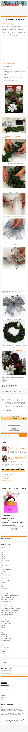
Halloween (4, 588)
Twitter (12, 385)
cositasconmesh (5, 484)
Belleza (3, 554)
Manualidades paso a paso (8, 623)
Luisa (6, 398)
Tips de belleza (5, 647)
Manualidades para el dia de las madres (11, 608)
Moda (3, 625)
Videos (3, 653)
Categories (16, 443)
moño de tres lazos (15, 243)
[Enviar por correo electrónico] (2, 381)
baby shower (5, 551)
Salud (3, 644)
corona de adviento (19, 27)
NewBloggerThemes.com (10, 721)
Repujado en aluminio (6, 642)
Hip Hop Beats (20, 721)
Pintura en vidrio (5, 632)
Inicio (15, 391)
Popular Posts (4, 443)
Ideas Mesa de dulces (7, 590)
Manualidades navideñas (7, 605)
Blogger (18, 468)
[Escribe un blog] (3, 381)
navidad (3, 631)
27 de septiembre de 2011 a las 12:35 (13, 409)
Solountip (4, 485)
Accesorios (4, 547)
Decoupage (4, 573)
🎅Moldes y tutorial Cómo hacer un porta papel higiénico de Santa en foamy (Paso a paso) (17, 448)
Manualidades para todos (7, 619)
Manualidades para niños (7, 614)
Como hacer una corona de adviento (14, 19)
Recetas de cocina (6, 636)
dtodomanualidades (6, 478)
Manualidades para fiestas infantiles (10, 612)
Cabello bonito (5, 560)
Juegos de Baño (5, 592)
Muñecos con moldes (7, 629)
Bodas (3, 556)
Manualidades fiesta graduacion (9, 603)
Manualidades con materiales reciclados (11, 595)
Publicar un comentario (7, 410)
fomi (3, 586)
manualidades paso (6, 621)
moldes (3, 627)
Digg (11, 386)
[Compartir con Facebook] (6, 381)
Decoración (4, 571)
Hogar (3, 699)
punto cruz (4, 634)
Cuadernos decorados (7, 569)
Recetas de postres (6, 638)
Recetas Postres (5, 695)
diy (2, 577)
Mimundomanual (5, 476)
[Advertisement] (12, 12)
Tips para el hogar (6, 649)
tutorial (3, 651)
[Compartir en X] (5, 381)
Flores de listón (5, 584)
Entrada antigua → (23, 391)
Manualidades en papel (7, 601)
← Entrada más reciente (6, 391)
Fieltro (3, 582)
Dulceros (4, 578)
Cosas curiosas (5, 565)
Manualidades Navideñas (7, 689)
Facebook (5, 385)
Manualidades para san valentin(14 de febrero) (12, 618)
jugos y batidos (5, 593)
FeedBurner (17, 430)
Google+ (18, 385)
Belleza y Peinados (6, 480)
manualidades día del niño (8, 597)
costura (3, 567)
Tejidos (3, 645)
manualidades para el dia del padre (10, 610)
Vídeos (3, 655)
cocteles (4, 564)
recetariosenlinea (5, 482)
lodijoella (13, 719)
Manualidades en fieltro (7, 599)
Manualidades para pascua (8, 616)
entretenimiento (5, 580)
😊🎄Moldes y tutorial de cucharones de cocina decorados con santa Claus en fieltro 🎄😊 (17, 458)
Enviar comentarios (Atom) (13, 416)
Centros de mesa (6, 562)
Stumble (5, 386)
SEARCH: (4, 662)
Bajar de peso (5, 552)
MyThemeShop (11, 720)
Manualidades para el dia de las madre (10, 606)
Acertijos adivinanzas (6, 549)
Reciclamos (4, 693)
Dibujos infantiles (6, 575)
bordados (4, 558)
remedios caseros (6, 640)
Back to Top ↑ (14, 723)
